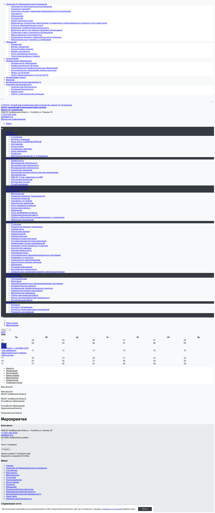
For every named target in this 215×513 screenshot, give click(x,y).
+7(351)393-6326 (8, 114)
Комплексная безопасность (19, 499)
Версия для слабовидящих (13, 119)
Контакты (10, 484)
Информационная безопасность (21, 491)
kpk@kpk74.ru (7, 117)
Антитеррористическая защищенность (23, 494)
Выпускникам (12, 482)
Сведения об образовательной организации (26, 468)
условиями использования (112, 509)
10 (4, 346)
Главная (9, 465)
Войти (8, 123)
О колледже (11, 470)
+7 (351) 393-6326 (9, 433)
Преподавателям (14, 480)
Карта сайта (11, 496)
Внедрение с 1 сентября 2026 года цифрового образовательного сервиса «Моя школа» (14, 351)
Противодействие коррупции (19, 489)
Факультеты (11, 473)
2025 (3, 332)
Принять (145, 509)
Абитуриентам (12, 475)
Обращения (11, 487)
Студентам (11, 477)
